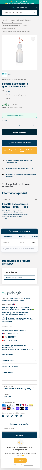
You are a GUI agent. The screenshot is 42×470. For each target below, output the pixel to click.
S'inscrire (19, 435)
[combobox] (19, 12)
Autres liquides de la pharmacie (12, 23)
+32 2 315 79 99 (10, 337)
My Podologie (14, 298)
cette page (9, 249)
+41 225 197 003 (10, 340)
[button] (3, 7)
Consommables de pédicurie (11, 25)
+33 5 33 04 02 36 (11, 333)
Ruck (25, 25)
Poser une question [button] (14, 277)
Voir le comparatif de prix (21, 143)
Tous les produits (7, 28)
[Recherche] (34, 12)
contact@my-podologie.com (14, 330)
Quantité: (5, 121)
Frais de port (5, 107)
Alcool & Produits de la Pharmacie (20, 20)
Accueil (4, 20)
